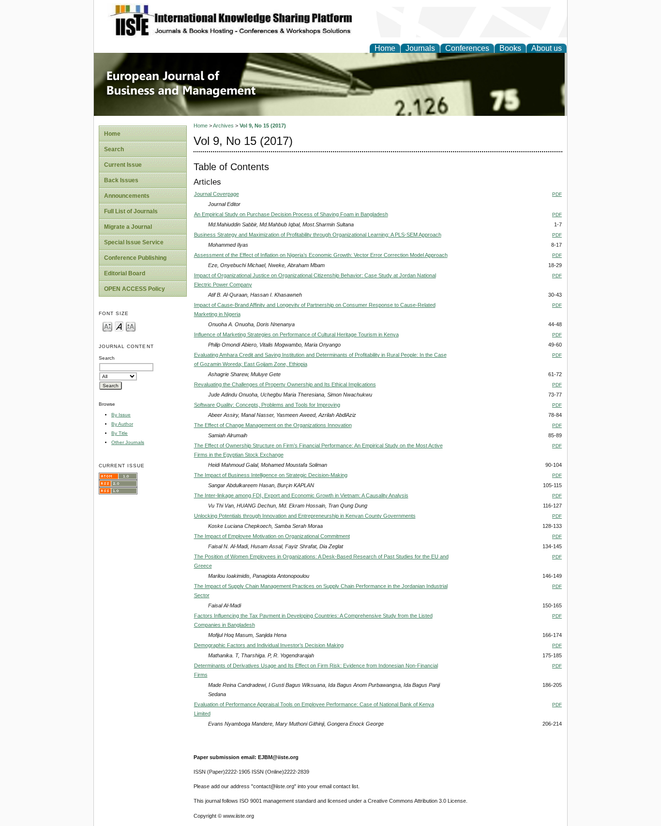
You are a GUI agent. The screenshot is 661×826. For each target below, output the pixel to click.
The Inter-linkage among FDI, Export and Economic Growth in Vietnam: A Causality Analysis (301, 495)
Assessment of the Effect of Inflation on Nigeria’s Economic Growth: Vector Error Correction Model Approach (321, 255)
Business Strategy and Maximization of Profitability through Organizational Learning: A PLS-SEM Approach (317, 235)
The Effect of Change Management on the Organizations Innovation (273, 425)
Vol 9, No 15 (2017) (263, 125)
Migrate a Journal (128, 226)
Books (510, 48)
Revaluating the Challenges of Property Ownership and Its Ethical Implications (285, 384)
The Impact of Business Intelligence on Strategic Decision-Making (270, 475)
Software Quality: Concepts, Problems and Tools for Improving (267, 405)
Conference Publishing (135, 257)
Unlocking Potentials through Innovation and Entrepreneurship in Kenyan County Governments (305, 516)
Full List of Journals (131, 211)
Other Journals (127, 442)
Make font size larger (130, 326)
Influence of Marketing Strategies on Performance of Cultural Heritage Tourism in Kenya (296, 334)
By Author (122, 424)
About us (546, 48)
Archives (223, 125)
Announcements (127, 195)
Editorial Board (124, 273)
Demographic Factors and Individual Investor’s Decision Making (269, 645)
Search (114, 149)
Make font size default (119, 326)
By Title (119, 433)
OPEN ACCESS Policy (134, 289)
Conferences (467, 48)
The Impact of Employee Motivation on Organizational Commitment (272, 536)
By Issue (121, 414)
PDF (557, 194)
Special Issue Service (134, 242)
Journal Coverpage (216, 194)
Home (385, 48)
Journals (420, 48)
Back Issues (121, 180)
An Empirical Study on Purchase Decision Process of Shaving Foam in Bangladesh (291, 214)
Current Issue (123, 164)
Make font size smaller (107, 326)
